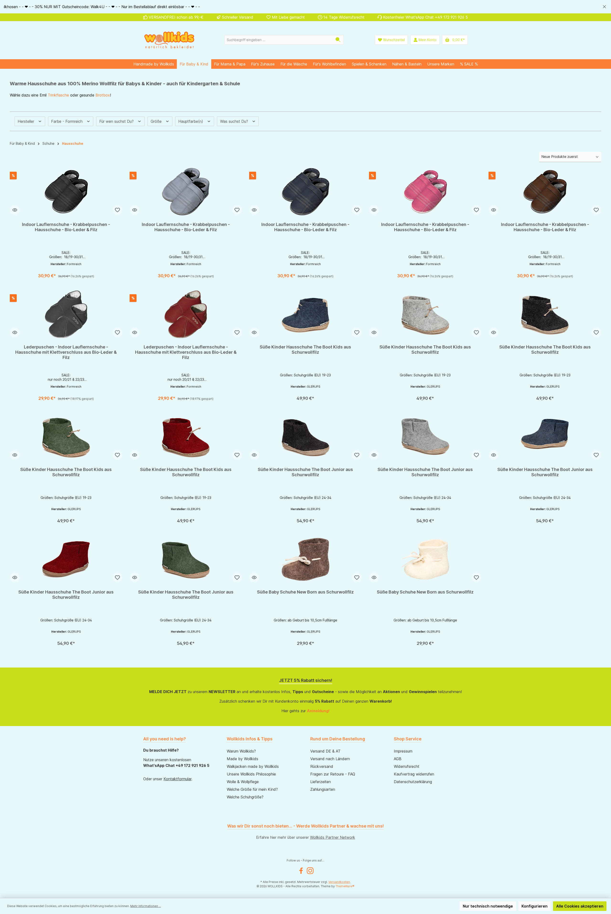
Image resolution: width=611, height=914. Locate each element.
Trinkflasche (58, 95)
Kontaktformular (177, 778)
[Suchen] (338, 40)
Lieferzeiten (320, 781)
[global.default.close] (604, 6)
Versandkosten (339, 882)
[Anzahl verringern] (19, 274)
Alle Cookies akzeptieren (579, 906)
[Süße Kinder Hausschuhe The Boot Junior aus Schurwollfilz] (305, 437)
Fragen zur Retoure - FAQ (332, 774)
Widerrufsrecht (406, 766)
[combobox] (278, 40)
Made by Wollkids (242, 758)
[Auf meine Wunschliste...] (117, 210)
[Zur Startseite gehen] (169, 39)
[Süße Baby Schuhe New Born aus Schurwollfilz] (305, 559)
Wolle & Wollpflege (243, 781)
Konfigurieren (534, 906)
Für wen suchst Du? (117, 121)
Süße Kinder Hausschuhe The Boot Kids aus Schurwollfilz (305, 349)
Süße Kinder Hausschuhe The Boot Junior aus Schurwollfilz (305, 472)
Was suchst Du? (234, 121)
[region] (305, 6)
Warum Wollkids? (241, 751)
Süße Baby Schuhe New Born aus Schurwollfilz (305, 591)
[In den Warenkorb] (82, 274)
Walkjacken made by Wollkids (253, 766)
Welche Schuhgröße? (245, 797)
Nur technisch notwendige (488, 906)
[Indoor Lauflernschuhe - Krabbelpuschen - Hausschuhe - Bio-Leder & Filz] (66, 192)
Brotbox (102, 95)
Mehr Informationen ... (145, 906)
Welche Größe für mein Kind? (252, 789)
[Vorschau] (15, 210)
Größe (157, 121)
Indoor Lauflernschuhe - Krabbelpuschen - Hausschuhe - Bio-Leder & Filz (66, 227)
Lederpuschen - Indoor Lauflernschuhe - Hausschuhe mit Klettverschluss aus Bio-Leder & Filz (66, 352)
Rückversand (321, 766)
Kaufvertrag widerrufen (414, 774)
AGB (397, 758)
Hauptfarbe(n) (191, 121)
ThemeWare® (345, 886)
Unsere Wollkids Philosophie (251, 774)
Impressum (403, 751)
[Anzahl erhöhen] (41, 274)
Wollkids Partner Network (332, 837)
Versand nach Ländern (330, 758)
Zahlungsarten (322, 789)
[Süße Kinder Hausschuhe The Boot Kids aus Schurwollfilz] (305, 314)
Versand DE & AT (325, 751)
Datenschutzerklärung (413, 781)
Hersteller (26, 121)
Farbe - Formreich (67, 121)
